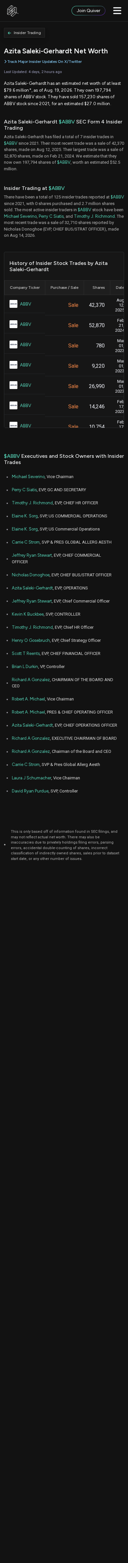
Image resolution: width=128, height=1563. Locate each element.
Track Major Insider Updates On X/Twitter (44, 61)
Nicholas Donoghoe (31, 574)
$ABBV (67, 122)
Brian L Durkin (25, 666)
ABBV (25, 304)
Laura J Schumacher (31, 777)
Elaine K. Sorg (25, 515)
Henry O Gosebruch (31, 640)
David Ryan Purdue (30, 791)
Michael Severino (20, 216)
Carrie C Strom (26, 542)
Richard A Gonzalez (31, 679)
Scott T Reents (26, 653)
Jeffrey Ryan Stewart (32, 555)
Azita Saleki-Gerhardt (32, 588)
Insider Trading (27, 32)
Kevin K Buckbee (28, 614)
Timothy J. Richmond (94, 216)
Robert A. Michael (28, 699)
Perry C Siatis (51, 216)
